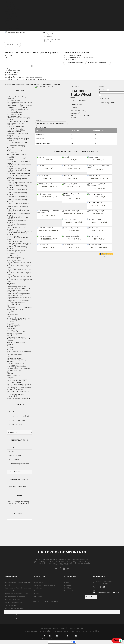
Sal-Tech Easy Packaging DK (19, 416)
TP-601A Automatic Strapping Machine (17, 186)
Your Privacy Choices (65, 642)
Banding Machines (13, 116)
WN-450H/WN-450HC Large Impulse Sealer (19, 263)
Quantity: (102, 90)
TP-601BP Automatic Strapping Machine (17, 159)
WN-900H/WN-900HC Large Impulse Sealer (19, 277)
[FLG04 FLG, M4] (99, 236)
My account (69, 577)
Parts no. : (74, 101)
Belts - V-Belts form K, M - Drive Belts (19, 351)
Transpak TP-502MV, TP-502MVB (17, 238)
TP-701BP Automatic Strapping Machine (17, 233)
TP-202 (27, 503)
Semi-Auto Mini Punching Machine (18, 368)
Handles (9, 372)
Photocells (10, 377)
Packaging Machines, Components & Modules (19, 98)
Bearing (16, 502)
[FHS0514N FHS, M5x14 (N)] (74, 236)
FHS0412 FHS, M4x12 (99, 231)
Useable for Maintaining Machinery (19, 398)
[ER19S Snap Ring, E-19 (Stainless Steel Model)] (49, 211)
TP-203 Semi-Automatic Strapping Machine (18, 176)
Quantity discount (41, 127)
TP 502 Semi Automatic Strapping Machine (18, 162)
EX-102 (9, 313)
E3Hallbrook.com (12, 255)
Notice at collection (53, 642)
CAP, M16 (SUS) (99, 160)
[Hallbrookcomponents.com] (23, 36)
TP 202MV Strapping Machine (17, 168)
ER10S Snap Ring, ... (99, 188)
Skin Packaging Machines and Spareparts (17, 320)
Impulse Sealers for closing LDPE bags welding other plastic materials (18, 123)
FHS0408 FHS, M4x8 (99, 222)
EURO (7, 20)
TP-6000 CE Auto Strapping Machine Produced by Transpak (19, 183)
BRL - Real (8, 15)
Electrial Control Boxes (14, 355)
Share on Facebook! (77, 110)
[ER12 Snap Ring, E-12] (49, 194)
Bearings (10, 349)
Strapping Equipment (14, 100)
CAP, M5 (49, 160)
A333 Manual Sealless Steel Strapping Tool (16, 310)
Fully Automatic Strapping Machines (19, 106)
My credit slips (68, 585)
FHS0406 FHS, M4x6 (74, 222)
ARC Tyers (10, 335)
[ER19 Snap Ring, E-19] (99, 202)
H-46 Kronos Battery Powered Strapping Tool (17, 152)
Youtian (9, 316)
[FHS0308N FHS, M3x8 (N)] (74, 211)
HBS (13, 503)
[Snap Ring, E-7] (74, 175)
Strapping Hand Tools (14, 113)
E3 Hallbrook (13, 412)
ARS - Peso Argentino (12, 8)
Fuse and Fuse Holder (14, 370)
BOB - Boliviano (10, 13)
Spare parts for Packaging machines (20, 84)
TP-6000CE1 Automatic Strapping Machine (18, 204)
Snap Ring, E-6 (49, 178)
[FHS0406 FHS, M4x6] (74, 219)
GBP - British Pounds (12, 22)
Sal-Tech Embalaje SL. (16, 420)
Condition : (75, 104)
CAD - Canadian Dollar (13, 17)
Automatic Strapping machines (18, 104)
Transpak (38, 84)
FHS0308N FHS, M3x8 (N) (74, 214)
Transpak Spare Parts (12, 71)
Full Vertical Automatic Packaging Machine (18, 119)
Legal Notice (38, 582)
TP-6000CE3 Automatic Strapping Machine (18, 214)
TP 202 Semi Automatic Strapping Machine (18, 171)
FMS (16, 503)
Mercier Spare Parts (12, 72)
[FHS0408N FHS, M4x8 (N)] (49, 228)
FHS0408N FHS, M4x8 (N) (49, 231)
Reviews (38, 121)
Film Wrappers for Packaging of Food (17, 143)
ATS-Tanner (12, 447)
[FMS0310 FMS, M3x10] (99, 244)
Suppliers (19, 404)
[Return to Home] (5, 84)
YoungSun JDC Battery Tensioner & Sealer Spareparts (23, 78)
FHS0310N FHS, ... (99, 214)
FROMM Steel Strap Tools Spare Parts (19, 308)
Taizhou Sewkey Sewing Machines (18, 294)
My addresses (68, 588)
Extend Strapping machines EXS (17, 245)
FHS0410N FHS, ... (74, 231)
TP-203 (22, 503)
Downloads (38, 594)
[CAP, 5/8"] (49, 165)
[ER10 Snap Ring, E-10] (74, 184)
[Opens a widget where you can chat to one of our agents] (116, 640)
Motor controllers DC (14, 358)
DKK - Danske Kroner (12, 18)
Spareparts (11, 323)
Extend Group (13, 460)
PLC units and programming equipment (16, 361)
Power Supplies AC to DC (15, 365)
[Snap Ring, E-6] (49, 175)
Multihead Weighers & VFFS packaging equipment (16, 333)
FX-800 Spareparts (13, 325)
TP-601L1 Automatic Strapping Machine (17, 197)
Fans (8, 356)
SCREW (9, 503)
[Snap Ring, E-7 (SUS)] (99, 175)
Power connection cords (15, 363)
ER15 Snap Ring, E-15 (99, 197)
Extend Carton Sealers (14, 241)
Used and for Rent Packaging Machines (17, 343)
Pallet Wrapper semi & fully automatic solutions (16, 131)
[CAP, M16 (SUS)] (99, 157)
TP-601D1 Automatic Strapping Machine (17, 193)
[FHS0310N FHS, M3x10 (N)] (99, 211)
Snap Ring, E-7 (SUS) (99, 178)
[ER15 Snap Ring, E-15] (99, 194)
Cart (45, 32)
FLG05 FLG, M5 (49, 247)
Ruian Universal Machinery (16, 337)
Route (63, 628)
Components (11, 346)
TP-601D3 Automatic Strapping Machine (17, 218)
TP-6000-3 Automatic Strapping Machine (18, 211)
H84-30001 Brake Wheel (18, 486)
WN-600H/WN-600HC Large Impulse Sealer (19, 267)
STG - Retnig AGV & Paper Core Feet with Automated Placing (19, 388)
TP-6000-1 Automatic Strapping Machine (17, 207)
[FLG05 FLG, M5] (49, 244)
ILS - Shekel (9, 23)
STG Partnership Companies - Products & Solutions (17, 381)
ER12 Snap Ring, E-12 (49, 197)
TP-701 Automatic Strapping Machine (19, 231)
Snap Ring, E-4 (74, 168)
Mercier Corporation (14, 257)
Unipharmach (11, 327)
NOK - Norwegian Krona (13, 27)
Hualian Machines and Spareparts (18, 318)
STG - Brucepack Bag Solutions (17, 386)
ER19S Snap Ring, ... (49, 215)
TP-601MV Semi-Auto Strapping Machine (17, 221)
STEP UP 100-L (11, 328)
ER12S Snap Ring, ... (74, 198)
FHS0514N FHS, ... (74, 239)
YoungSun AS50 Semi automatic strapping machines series (25, 79)
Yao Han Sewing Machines (16, 292)
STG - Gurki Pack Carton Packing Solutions (18, 392)
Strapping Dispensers (14, 114)
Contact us (71, 628)
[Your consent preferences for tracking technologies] (120, 640)
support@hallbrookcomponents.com (106, 593)
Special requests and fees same (18, 379)
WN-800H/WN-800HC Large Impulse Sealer (19, 273)
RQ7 (8, 306)
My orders (66, 582)
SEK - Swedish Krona (12, 29)
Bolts (8, 353)
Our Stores (38, 588)
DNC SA (11, 451)
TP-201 (9, 505)
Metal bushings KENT (14, 375)
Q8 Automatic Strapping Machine (18, 288)
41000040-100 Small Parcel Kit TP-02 (19, 173)
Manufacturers (19, 440)
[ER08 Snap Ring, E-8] (49, 184)
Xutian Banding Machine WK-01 (17, 287)
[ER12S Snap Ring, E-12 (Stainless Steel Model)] (74, 195)
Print (72, 119)
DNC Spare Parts (12, 315)
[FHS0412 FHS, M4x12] (99, 228)
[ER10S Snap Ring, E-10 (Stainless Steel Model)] (99, 184)
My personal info (69, 591)
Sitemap (80, 628)
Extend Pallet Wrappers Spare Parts (19, 243)
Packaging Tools (11, 74)
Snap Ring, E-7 (74, 178)
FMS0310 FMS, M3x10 (99, 247)
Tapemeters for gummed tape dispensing (17, 134)
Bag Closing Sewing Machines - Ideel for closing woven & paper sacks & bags (18, 138)
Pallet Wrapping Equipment (16, 126)
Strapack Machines (13, 304)
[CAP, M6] (74, 157)
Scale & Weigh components (16, 367)
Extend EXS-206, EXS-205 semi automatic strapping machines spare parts (18, 252)
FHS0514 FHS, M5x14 (49, 239)
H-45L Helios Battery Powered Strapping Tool (17, 155)
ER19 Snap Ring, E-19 (99, 205)
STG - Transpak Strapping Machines (19, 384)
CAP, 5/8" (49, 168)
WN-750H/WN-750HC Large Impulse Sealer (19, 270)
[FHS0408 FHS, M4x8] (99, 219)
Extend (9, 240)
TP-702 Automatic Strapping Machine (16, 228)
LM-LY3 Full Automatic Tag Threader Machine (19, 340)
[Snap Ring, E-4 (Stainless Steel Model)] (99, 166)
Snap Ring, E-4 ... (99, 170)
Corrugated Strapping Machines (18, 107)
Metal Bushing (24, 502)
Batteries (10, 374)
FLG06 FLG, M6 (74, 247)
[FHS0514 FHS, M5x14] (49, 236)
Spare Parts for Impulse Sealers (17, 259)
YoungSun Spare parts (13, 76)
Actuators (10, 348)
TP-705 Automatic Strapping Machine (16, 225)
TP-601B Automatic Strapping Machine (17, 190)
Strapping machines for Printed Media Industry (17, 110)
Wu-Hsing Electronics (14, 261)
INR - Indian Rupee (11, 25)
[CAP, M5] (49, 157)
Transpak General (13, 236)
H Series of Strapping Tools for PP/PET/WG (17, 179)
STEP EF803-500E (12, 330)
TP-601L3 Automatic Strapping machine (17, 200)
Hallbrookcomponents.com (19, 464)
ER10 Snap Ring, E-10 (74, 187)
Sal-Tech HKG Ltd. (15, 424)
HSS (19, 503)
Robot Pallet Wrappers (14, 128)
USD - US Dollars (10, 30)
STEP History (38, 597)
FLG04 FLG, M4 (99, 239)
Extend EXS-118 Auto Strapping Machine (17, 247)
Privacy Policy (39, 591)
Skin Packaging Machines (15, 395)
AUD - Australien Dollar (13, 10)
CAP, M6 (74, 160)
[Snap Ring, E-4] (74, 165)
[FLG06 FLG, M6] (74, 244)
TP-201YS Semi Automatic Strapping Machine (19, 166)
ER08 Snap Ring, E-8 (49, 187)
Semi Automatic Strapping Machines (19, 102)
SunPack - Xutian (12, 285)
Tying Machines (12, 396)
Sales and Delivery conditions (44, 585)
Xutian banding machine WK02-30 (18, 290)
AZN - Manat (9, 11)
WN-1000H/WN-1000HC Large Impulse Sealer (19, 280)
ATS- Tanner (11, 283)
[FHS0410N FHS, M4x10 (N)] (74, 228)
